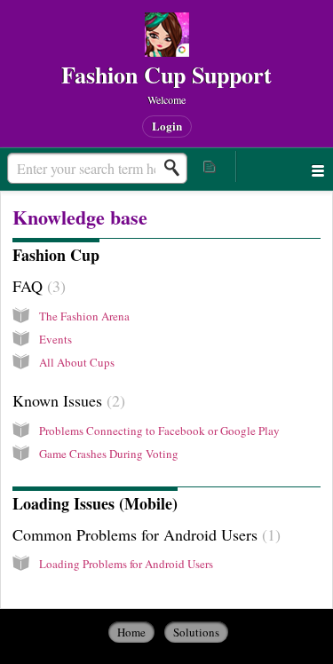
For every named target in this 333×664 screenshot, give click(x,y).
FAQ (36, 285)
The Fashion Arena (84, 316)
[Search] (176, 168)
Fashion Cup (55, 254)
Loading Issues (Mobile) (95, 503)
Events (55, 339)
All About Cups (77, 362)
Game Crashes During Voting (108, 454)
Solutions (196, 632)
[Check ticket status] (210, 166)
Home (131, 632)
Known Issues (66, 400)
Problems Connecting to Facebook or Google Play (159, 431)
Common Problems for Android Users (143, 534)
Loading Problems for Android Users (126, 564)
